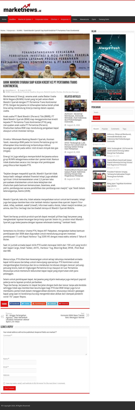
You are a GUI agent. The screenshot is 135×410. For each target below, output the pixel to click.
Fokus (75, 19)
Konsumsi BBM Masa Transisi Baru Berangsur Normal (72, 316)
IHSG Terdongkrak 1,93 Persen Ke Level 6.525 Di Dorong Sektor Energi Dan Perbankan (75, 146)
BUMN (19, 30)
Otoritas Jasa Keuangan (71, 92)
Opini (94, 19)
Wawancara (84, 19)
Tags (124, 129)
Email (6, 367)
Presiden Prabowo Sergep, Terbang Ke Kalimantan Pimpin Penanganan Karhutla (118, 174)
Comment (7, 335)
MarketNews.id (11, 90)
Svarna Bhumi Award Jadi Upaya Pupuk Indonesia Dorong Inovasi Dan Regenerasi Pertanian (76, 173)
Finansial (26, 92)
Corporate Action (41, 19)
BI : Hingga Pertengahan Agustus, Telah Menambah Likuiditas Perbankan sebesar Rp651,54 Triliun (17, 318)
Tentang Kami (104, 19)
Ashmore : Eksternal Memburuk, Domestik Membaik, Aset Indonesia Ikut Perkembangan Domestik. (75, 118)
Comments (115, 129)
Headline (12, 19)
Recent (96, 129)
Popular (105, 129)
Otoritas (54, 19)
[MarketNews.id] (22, 7)
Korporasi (65, 19)
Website (6, 375)
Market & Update (24, 19)
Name (6, 359)
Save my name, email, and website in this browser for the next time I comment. (35, 383)
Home (4, 19)
